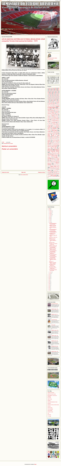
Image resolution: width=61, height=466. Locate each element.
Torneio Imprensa (52, 173)
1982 (48, 93)
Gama (57, 133)
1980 (54, 92)
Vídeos (51, 176)
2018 (58, 100)
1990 (56, 94)
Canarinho (58, 114)
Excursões (55, 129)
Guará (55, 136)
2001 (48, 97)
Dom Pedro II (54, 125)
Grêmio (53, 136)
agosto (50, 215)
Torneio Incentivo (57, 173)
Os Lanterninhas (53, 153)
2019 (49, 101)
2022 (56, 101)
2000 (57, 96)
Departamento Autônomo (55, 123)
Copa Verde (52, 119)
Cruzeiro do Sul (52, 121)
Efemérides (54, 126)
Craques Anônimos (50, 120)
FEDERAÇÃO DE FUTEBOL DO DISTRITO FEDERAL (53, 404)
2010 (48, 99)
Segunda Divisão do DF (54, 166)
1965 (58, 89)
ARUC (58, 107)
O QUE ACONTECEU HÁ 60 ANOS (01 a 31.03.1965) (53, 270)
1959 (52, 88)
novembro (50, 212)
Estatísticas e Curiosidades (50, 129)
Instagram (49, 139)
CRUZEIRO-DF (49, 403)
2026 (54, 102)
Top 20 (58, 172)
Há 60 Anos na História (54, 137)
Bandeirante (58, 110)
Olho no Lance (53, 147)
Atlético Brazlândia (56, 109)
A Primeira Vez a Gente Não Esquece (53, 103)
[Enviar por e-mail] (6, 142)
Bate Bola (49, 111)
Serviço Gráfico (50, 169)
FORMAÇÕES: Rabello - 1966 (54, 309)
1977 (57, 92)
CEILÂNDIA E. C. (49, 400)
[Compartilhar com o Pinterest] (9, 142)
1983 (51, 93)
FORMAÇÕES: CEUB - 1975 (52, 238)
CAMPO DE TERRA (50, 399)
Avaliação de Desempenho (51, 110)
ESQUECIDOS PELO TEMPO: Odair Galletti (53, 235)
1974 (48, 92)
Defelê (49, 123)
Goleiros (49, 134)
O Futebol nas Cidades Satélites (53, 146)
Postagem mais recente (5, 172)
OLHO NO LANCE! (53, 324)
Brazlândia (49, 112)
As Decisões (50, 108)
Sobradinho (57, 169)
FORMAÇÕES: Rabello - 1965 (54, 335)
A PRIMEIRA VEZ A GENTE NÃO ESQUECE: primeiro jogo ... (52, 249)
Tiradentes (54, 172)
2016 (52, 100)
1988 (51, 94)
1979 (51, 92)
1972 (54, 91)
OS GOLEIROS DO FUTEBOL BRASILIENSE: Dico (52, 253)
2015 (49, 100)
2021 (54, 101)
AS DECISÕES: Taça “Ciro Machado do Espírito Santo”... (53, 244)
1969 (58, 90)
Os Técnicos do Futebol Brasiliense (53, 155)
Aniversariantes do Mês (50, 106)
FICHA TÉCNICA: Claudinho (52, 266)
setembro (50, 214)
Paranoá (48, 156)
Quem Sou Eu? (57, 160)
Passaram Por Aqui (54, 156)
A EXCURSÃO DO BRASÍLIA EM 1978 (52, 228)
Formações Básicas (55, 131)
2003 (53, 97)
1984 (53, 93)
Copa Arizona (49, 118)
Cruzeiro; (56, 121)
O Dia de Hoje (55, 145)
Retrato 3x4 (52, 165)
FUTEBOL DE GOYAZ (50, 407)
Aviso (55, 110)
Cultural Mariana (49, 122)
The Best (50, 172)
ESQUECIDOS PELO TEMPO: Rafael (53, 237)
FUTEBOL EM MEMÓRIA (50, 409)
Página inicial (23, 172)
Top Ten (48, 173)
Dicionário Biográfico (56, 124)
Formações (49, 131)
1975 (4, 143)
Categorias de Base (54, 115)
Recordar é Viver (50, 162)
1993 (51, 95)
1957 (48, 88)
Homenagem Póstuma (54, 138)
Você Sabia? (54, 176)
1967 (52, 90)
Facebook (58, 129)
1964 (55, 89)
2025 (51, 102)
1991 (58, 94)
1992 (49, 95)
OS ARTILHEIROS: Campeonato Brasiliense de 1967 (52, 268)
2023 (58, 101)
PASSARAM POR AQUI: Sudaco (54, 346)
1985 (56, 93)
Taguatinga (51, 171)
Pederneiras (49, 157)
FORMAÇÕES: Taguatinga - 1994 (53, 245)
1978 (48, 92)
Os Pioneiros (57, 153)
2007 (52, 98)
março (50, 222)
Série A (49, 168)
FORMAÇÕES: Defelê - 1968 (54, 340)
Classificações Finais (55, 116)
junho (50, 218)
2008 (54, 98)
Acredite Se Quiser (51, 104)
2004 (56, 97)
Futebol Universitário (53, 133)
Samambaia (55, 165)
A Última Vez (58, 103)
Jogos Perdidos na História (53, 141)
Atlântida (52, 109)
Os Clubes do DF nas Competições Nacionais (53, 150)
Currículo (58, 122)
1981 (57, 92)
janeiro (50, 273)
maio (50, 219)
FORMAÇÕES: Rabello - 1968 (54, 351)
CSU (58, 121)
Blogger (35, 464)
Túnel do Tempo (53, 175)
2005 (58, 97)
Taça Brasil (55, 170)
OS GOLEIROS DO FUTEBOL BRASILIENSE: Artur (52, 233)
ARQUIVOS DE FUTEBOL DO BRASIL (52, 394)
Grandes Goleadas (55, 134)
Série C (55, 168)
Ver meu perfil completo (50, 59)
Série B (52, 168)
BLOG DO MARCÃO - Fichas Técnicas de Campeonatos (52, 396)
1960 (55, 88)
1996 (58, 95)
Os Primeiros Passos (55, 154)
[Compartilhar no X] (8, 142)
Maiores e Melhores (50, 142)
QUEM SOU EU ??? (51, 261)
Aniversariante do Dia (55, 105)
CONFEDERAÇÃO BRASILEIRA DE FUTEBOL (52, 401)
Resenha (49, 165)
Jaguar (58, 139)
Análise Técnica (49, 105)
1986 (58, 93)
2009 (57, 98)
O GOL (48, 413)
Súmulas (49, 170)
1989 (54, 94)
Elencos (57, 126)
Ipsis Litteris (52, 139)
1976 (54, 92)
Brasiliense (57, 111)
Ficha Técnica (54, 130)
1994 (54, 95)
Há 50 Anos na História (10, 143)
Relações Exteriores (56, 164)
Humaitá (58, 138)
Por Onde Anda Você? (52, 159)
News (48, 143)
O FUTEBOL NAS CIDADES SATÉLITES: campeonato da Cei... (52, 240)
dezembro (50, 210)
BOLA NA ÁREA (49, 397)
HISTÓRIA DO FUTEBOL (50, 411)
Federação (49, 130)
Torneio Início (50, 174)
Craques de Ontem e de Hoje (53, 121)
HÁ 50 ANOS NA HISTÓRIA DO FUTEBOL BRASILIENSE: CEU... (53, 232)
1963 (52, 89)
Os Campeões (55, 148)
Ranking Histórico (56, 161)
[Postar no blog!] (7, 142)
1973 (57, 91)
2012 (53, 99)
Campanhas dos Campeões (54, 112)
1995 (56, 95)
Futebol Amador (55, 132)
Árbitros (54, 106)
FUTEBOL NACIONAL (50, 410)
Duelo (50, 126)
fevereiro (50, 271)
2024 (49, 102)
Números (51, 144)
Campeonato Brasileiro (51, 113)
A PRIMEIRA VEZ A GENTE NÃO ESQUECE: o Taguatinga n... (52, 263)
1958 (50, 88)
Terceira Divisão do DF (56, 171)
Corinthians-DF (56, 119)
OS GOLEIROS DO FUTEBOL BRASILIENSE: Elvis (52, 265)
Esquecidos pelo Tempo (51, 127)
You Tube (58, 176)
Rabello (51, 161)
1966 (49, 90)
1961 (58, 88)
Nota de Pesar (52, 143)
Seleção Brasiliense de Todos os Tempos (54, 167)
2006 (49, 98)
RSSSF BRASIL (49, 414)
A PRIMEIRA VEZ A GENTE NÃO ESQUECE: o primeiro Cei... (52, 226)
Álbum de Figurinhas (56, 104)
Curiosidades (54, 122)
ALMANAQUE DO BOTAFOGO (51, 392)
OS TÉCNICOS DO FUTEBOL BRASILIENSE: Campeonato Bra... (52, 259)
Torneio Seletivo (54, 174)
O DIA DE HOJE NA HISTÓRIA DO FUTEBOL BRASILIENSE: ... (52, 224)
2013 (55, 99)
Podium (58, 158)
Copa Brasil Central (54, 118)
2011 (50, 99)
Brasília (53, 111)
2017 (55, 100)
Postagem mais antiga (41, 172)
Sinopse (54, 169)
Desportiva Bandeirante (50, 124)
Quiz (49, 161)
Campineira (54, 114)
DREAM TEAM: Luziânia (51, 242)
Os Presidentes (50, 154)
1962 (49, 89)
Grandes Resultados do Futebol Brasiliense (53, 136)
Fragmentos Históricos (50, 132)
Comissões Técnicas (55, 117)
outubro (50, 213)
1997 (49, 96)
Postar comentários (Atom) (24, 174)
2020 (51, 101)
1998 (52, 96)
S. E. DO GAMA (49, 416)
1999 (54, 96)
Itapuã (55, 139)
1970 (49, 91)
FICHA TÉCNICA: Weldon (54, 319)
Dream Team (57, 125)
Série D (58, 168)
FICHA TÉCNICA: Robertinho (54, 303)
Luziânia (57, 141)
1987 (49, 94)
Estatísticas (54, 128)
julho (50, 217)
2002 (50, 97)
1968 (56, 90)
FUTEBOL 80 (49, 406)
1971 (52, 91)
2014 (58, 99)
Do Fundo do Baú (50, 125)
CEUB (5, 143)
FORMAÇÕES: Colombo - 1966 (54, 330)
